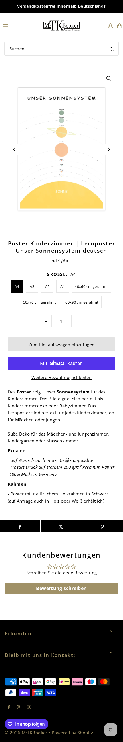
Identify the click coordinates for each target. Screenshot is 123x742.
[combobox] (61, 49)
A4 (17, 286)
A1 (62, 286)
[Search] (112, 49)
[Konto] (110, 25)
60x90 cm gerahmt (81, 302)
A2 (47, 286)
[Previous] (14, 149)
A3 (32, 286)
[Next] (108, 149)
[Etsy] (29, 707)
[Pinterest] (18, 707)
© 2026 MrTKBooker (26, 732)
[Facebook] (9, 707)
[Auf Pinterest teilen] (102, 526)
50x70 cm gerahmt (39, 302)
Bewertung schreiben (61, 588)
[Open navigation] (19, 25)
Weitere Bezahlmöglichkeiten (61, 377)
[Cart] (119, 25)
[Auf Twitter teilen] (61, 526)
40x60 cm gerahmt (91, 286)
